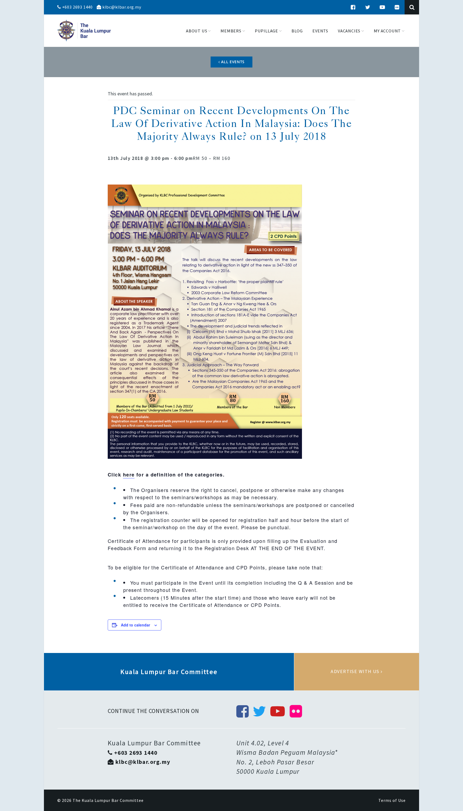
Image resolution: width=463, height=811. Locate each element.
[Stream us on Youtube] (382, 7)
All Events (232, 61)
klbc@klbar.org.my (121, 7)
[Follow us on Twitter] (368, 7)
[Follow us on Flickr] (397, 7)
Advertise (356, 671)
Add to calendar (135, 625)
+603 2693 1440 (77, 7)
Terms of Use (392, 800)
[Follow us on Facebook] (353, 7)
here (129, 474)
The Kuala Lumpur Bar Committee (108, 800)
